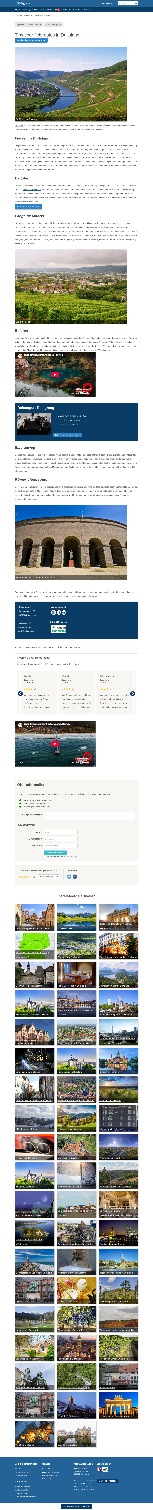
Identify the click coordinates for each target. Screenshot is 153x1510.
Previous (20, 694)
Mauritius (66, 9)
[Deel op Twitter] (69, 876)
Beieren (28, 338)
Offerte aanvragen (34, 25)
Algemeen (20, 25)
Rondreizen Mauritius (22, 1486)
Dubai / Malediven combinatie (25, 1496)
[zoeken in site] (136, 3)
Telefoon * (37, 845)
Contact (87, 9)
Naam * (38, 832)
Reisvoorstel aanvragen (28, 206)
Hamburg (47, 459)
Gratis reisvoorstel (50, 9)
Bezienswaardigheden (53, 25)
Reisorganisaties (30, 9)
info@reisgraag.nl (87, 1489)
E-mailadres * (35, 839)
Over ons (77, 9)
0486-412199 (107, 3)
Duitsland (19, 126)
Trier (111, 239)
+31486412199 (86, 1486)
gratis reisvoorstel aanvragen (31, 40)
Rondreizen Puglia (21, 1490)
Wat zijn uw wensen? (32, 815)
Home (17, 9)
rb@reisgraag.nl (28, 631)
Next (132, 694)
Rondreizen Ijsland (21, 1493)
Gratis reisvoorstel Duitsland (76, 1506)
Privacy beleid (59, 856)
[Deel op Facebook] (75, 876)
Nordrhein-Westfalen (32, 190)
